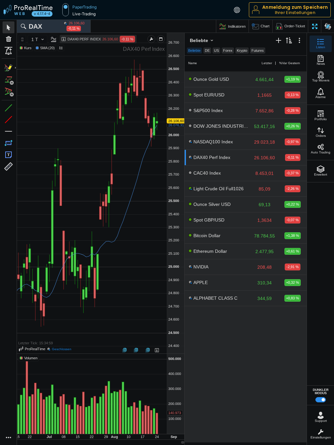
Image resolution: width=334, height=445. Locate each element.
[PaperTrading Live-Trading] (65, 9)
